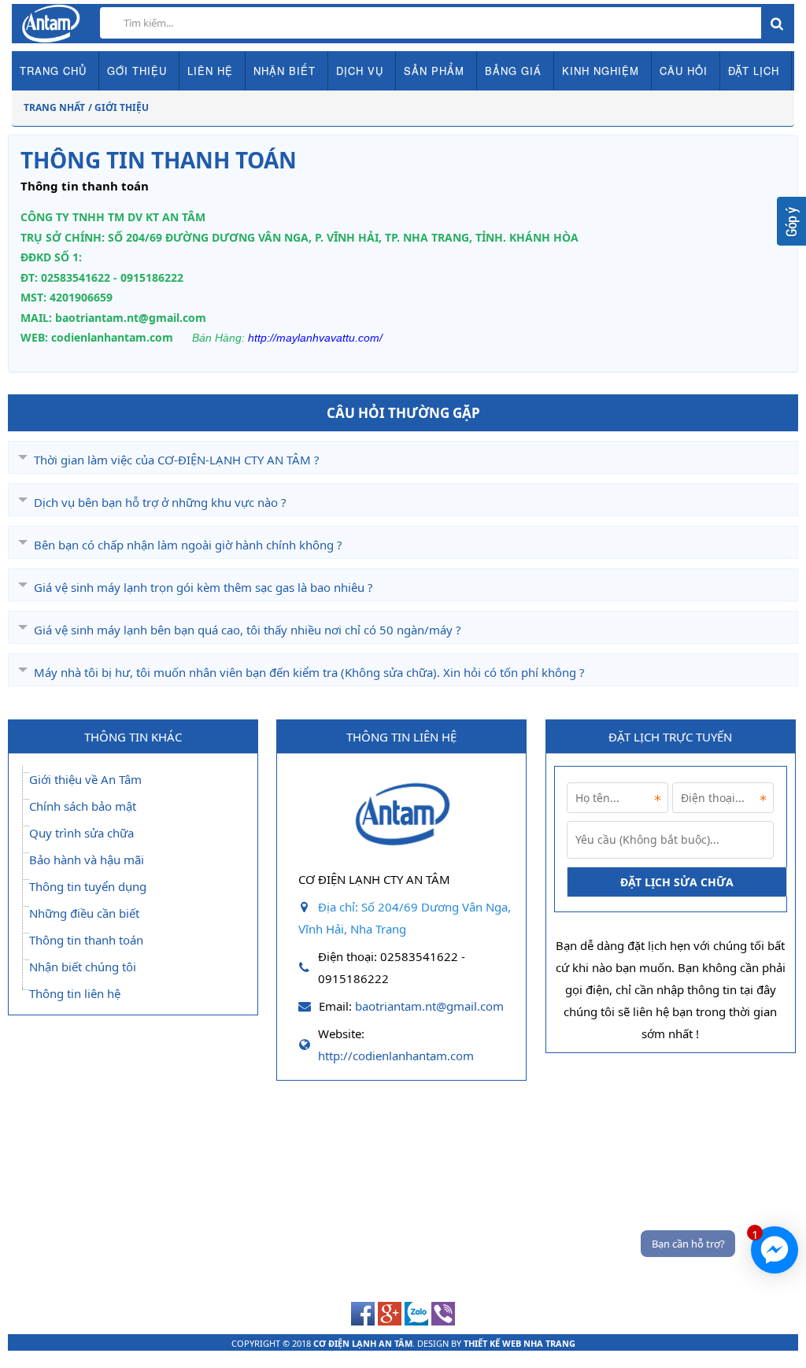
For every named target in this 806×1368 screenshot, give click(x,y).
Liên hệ (210, 70)
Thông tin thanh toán (86, 940)
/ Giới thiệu (118, 107)
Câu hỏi (684, 70)
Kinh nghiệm (600, 70)
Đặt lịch (753, 70)
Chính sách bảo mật (82, 806)
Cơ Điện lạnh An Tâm (362, 1343)
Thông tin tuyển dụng (87, 886)
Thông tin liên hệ (74, 993)
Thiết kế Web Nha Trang (519, 1343)
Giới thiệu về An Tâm (85, 779)
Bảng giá (513, 70)
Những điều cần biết (84, 913)
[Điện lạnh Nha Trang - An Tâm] (401, 855)
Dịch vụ (359, 70)
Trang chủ (53, 70)
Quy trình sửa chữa (81, 833)
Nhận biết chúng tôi (82, 966)
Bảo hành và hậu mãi (86, 859)
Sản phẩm (434, 70)
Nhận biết (284, 70)
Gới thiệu (137, 70)
